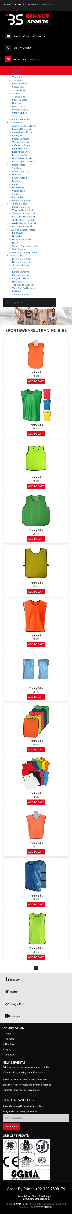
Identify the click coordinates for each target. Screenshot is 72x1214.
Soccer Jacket (19, 90)
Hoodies (16, 103)
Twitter (14, 991)
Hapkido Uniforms (21, 262)
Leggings (16, 181)
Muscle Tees (18, 197)
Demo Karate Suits (21, 259)
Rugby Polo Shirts (21, 152)
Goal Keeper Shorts (22, 158)
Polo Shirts (17, 74)
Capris (15, 184)
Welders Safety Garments (25, 246)
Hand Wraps (18, 187)
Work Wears (18, 249)
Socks (15, 116)
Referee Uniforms (21, 145)
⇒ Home (7, 1034)
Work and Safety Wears (23, 229)
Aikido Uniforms (20, 294)
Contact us (45, 4)
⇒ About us (8, 1044)
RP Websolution (43, 1207)
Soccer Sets (18, 87)
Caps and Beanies (21, 119)
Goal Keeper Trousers (23, 161)
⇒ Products (8, 1039)
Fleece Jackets (19, 100)
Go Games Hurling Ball (23, 216)
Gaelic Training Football (24, 223)
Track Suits (18, 77)
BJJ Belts (16, 291)
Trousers (16, 80)
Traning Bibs (18, 96)
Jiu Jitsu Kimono (20, 265)
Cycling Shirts (19, 135)
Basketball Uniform (22, 132)
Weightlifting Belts (21, 200)
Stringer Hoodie (20, 178)
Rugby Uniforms (20, 148)
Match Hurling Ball (21, 207)
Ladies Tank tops (21, 171)
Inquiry (32, 4)
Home (7, 4)
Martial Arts (17, 255)
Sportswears (17, 67)
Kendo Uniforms (20, 275)
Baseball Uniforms (21, 129)
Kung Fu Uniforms (21, 278)
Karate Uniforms (20, 272)
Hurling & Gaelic (19, 203)
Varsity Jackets (20, 113)
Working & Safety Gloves (25, 252)
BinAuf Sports (22, 1204)
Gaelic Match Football (23, 220)
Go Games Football (22, 226)
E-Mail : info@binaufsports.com (30, 36)
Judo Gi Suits (19, 268)
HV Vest (16, 242)
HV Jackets (18, 236)
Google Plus (16, 1004)
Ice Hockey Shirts (21, 155)
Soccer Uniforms (20, 139)
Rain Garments (19, 83)
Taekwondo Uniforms (23, 285)
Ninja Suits (17, 281)
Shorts (15, 93)
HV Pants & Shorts (21, 239)
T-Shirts (16, 70)
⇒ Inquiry (7, 1049)
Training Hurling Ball (22, 210)
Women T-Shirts (20, 109)
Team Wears (17, 122)
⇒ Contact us (9, 1055)
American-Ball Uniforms (24, 126)
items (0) (34, 59)
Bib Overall (17, 233)
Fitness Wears (18, 164)
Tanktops (17, 168)
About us (19, 4)
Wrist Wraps (18, 190)
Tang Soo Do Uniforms (24, 288)
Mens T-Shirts (19, 106)
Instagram (15, 1016)
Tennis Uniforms (20, 142)
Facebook (14, 979)
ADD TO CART (36, 381)
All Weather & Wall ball (23, 213)
